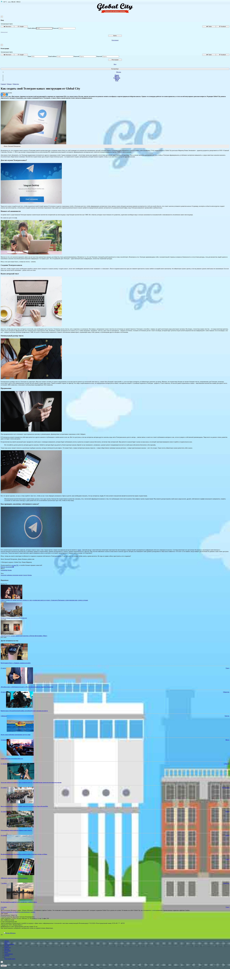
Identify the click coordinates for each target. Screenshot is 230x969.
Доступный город (9, 957)
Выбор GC (7, 947)
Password (55, 28)
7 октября (4, 883)
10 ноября (4, 835)
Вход (115, 64)
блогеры (30, 575)
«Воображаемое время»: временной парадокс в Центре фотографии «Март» (24, 635)
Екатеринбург (115, 69)
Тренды (227, 716)
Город (117, 75)
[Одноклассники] (4, 95)
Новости (7, 942)
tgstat (79, 550)
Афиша (6, 941)
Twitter (210, 26)
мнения (21, 575)
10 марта (3, 692)
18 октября (4, 859)
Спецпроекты (8, 954)
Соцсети (25, 575)
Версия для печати (6, 567)
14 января (4, 740)
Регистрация (115, 40)
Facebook (223, 26)
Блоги (6, 952)
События (116, 78)
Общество (16, 84)
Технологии (225, 787)
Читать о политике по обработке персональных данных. (18, 912)
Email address (32, 28)
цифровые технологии (12, 575)
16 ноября (4, 787)
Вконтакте (8, 26)
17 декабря (4, 763)
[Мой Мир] (7, 95)
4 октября (4, 907)
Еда (116, 80)
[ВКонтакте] (2, 95)
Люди (117, 79)
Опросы (6, 955)
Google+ (21, 26)
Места (117, 76)
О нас (2, 908)
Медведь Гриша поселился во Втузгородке (14, 618)
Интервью (7, 950)
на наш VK (15, 565)
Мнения (6, 949)
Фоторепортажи (9, 944)
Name (29, 56)
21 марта (3, 668)
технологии (3, 575)
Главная (3, 84)
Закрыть (3, 965)
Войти (115, 35)
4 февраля (4, 716)
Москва (118, 72)
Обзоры (9, 84)
